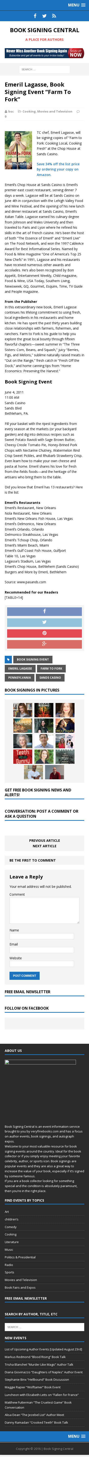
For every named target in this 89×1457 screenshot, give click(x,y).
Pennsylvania (19, 678)
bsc (11, 111)
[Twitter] (44, 16)
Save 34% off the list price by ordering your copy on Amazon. (58, 169)
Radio (9, 1265)
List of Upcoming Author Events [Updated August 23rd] (43, 1349)
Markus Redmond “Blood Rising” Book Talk (35, 1357)
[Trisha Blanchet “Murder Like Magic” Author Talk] (65, 710)
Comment (17, 894)
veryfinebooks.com (45, 1131)
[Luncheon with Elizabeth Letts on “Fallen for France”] (22, 741)
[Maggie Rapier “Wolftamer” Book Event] (65, 725)
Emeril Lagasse (20, 668)
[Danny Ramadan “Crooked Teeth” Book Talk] (22, 756)
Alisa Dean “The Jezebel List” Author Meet (34, 1415)
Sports (9, 1272)
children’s (12, 1219)
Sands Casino (50, 678)
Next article (44, 846)
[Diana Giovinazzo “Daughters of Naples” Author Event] (22, 725)
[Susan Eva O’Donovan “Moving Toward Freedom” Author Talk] (65, 756)
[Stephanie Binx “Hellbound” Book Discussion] (43, 725)
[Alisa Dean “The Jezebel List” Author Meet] (65, 741)
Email (13, 944)
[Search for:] (44, 69)
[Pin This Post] (44, 633)
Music (9, 1249)
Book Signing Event (33, 659)
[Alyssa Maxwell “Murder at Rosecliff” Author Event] (43, 756)
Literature (12, 1242)
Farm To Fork (51, 668)
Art (7, 1211)
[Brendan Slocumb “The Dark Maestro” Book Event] (33, 772)
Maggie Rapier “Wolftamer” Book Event (33, 1387)
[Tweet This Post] (44, 622)
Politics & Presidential (20, 1257)
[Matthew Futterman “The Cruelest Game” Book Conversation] (43, 741)
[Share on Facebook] (44, 611)
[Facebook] (35, 16)
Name (14, 930)
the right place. (35, 1191)
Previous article (44, 840)
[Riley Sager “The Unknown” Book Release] (54, 772)
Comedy (11, 1227)
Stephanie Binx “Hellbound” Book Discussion (37, 1379)
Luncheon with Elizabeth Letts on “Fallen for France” (42, 1395)
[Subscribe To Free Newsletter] (54, 16)
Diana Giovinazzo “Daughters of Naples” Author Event (44, 1372)
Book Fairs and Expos (20, 1287)
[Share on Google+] (44, 644)
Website (15, 958)
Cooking (29, 111)
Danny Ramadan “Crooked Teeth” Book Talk (36, 1422)
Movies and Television (54, 111)
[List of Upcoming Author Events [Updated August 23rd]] (22, 710)
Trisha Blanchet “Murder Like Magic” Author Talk (39, 1364)
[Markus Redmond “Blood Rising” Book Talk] (43, 710)
